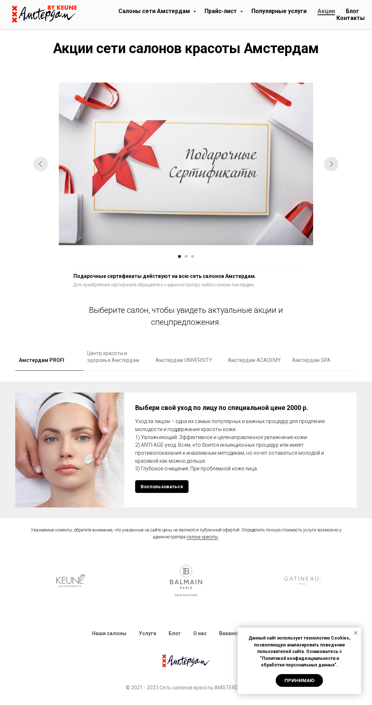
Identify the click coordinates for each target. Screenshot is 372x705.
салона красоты (202, 536)
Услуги (147, 633)
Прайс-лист (221, 11)
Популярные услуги (279, 11)
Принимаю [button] (299, 680)
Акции (326, 11)
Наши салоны (109, 633)
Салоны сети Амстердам (154, 11)
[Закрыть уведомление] (355, 633)
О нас (200, 633)
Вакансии (231, 633)
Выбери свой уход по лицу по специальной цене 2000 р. (221, 407)
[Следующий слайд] (331, 164)
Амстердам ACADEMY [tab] (254, 360)
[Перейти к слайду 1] (179, 256)
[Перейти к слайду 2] (186, 256)
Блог (352, 11)
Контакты (350, 18)
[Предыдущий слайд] (40, 164)
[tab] (49, 363)
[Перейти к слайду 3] (192, 256)
